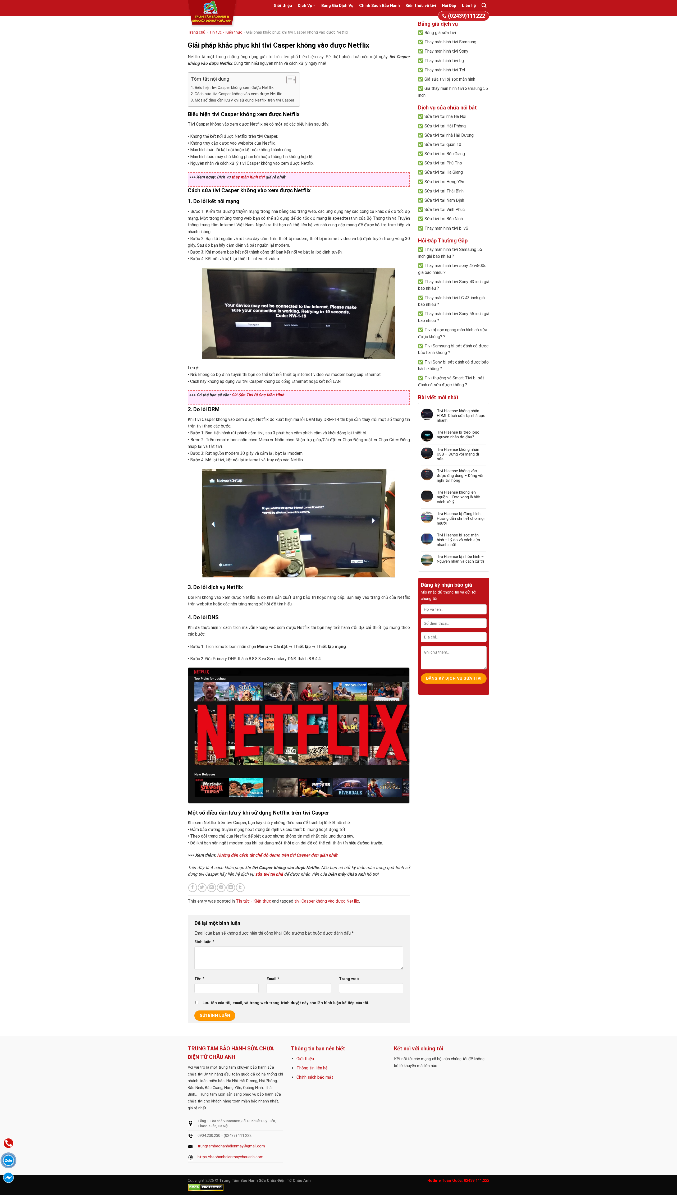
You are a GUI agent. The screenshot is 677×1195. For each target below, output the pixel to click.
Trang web (349, 979)
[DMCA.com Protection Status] (205, 1187)
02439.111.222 (476, 1180)
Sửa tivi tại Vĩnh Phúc (444, 209)
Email (273, 979)
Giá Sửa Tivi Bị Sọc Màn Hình (257, 395)
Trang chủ (196, 32)
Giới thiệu (283, 5)
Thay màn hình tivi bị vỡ (446, 228)
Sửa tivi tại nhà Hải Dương (449, 135)
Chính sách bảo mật (314, 1077)
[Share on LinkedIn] (230, 887)
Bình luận (204, 942)
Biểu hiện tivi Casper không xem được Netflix (234, 87)
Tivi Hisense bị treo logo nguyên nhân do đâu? (458, 434)
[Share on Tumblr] (240, 887)
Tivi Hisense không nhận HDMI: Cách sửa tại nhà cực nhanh (461, 415)
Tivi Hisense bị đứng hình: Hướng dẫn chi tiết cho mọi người (460, 518)
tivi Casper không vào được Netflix (326, 901)
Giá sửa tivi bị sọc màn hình (449, 79)
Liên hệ (469, 5)
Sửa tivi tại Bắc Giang (444, 153)
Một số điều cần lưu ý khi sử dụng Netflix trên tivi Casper (244, 100)
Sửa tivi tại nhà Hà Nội (445, 116)
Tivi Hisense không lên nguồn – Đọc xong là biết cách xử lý (459, 497)
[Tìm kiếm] (484, 5)
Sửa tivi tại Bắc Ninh (443, 218)
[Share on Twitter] (202, 887)
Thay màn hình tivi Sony (446, 51)
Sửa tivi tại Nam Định (444, 200)
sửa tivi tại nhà (269, 874)
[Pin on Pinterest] (221, 887)
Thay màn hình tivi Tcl (444, 69)
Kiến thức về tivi (421, 5)
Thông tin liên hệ (311, 1067)
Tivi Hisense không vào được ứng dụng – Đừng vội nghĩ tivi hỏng (460, 475)
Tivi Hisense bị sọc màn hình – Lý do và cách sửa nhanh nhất (458, 540)
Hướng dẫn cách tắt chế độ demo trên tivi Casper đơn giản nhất (277, 855)
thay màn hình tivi (248, 177)
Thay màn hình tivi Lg (444, 60)
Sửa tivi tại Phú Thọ (443, 163)
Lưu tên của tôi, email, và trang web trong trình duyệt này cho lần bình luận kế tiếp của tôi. (286, 1003)
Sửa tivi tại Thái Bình (444, 191)
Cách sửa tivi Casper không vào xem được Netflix (238, 93)
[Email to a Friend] (211, 887)
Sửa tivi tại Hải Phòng (445, 125)
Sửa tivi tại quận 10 (442, 144)
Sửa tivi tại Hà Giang (443, 172)
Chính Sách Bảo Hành (379, 5)
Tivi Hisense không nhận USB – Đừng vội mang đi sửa (458, 454)
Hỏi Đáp (449, 5)
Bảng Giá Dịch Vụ (337, 5)
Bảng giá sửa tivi (440, 32)
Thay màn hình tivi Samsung (450, 41)
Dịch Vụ (305, 5)
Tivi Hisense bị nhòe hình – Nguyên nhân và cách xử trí (460, 559)
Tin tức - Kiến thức (225, 32)
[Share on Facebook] (192, 887)
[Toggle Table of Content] (288, 79)
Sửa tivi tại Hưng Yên (444, 181)
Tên (199, 979)
